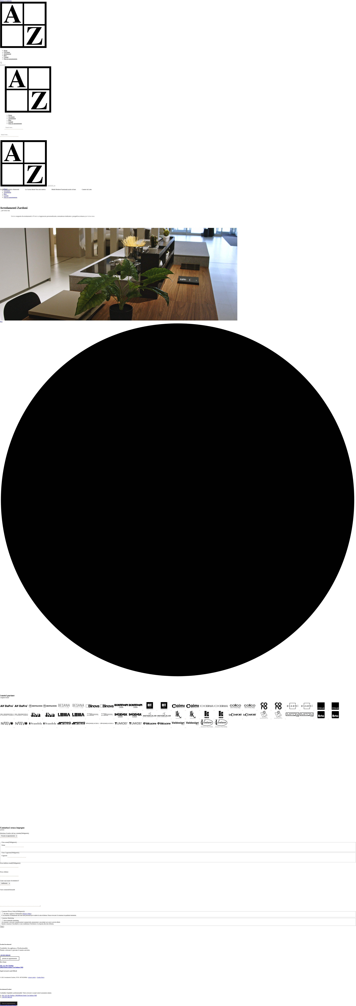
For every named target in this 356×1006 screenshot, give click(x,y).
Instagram (3, 974)
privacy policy (32, 977)
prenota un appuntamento (9, 958)
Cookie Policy (40, 977)
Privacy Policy (27, 913)
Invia (2, 926)
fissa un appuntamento (8, 1003)
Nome (3, 845)
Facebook (9, 974)
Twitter (14, 974)
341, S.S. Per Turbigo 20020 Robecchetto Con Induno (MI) (11, 966)
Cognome (4, 855)
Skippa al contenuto (6, 1)
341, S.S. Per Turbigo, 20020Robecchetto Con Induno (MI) (19, 995)
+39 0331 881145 (5, 955)
